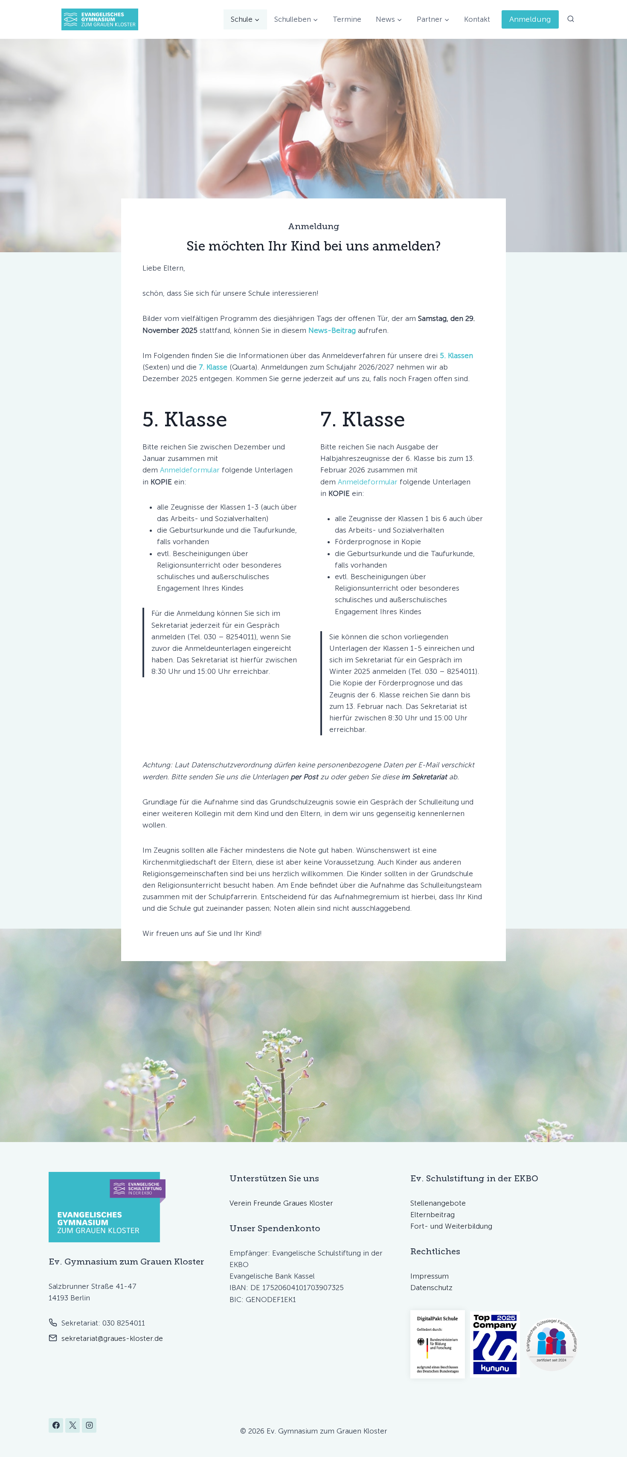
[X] (72, 1425)
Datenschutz (431, 1287)
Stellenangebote (438, 1203)
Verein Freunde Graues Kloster (281, 1203)
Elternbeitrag (432, 1214)
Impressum (429, 1276)
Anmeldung (530, 19)
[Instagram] (89, 1425)
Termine (347, 19)
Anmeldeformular (190, 470)
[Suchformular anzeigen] (570, 19)
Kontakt (477, 19)
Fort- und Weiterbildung (451, 1226)
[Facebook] (56, 1425)
